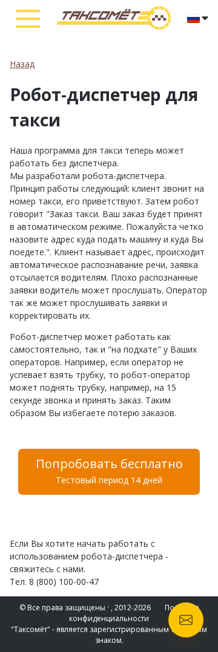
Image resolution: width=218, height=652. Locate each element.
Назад (22, 64)
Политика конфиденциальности (134, 613)
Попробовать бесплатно (109, 470)
